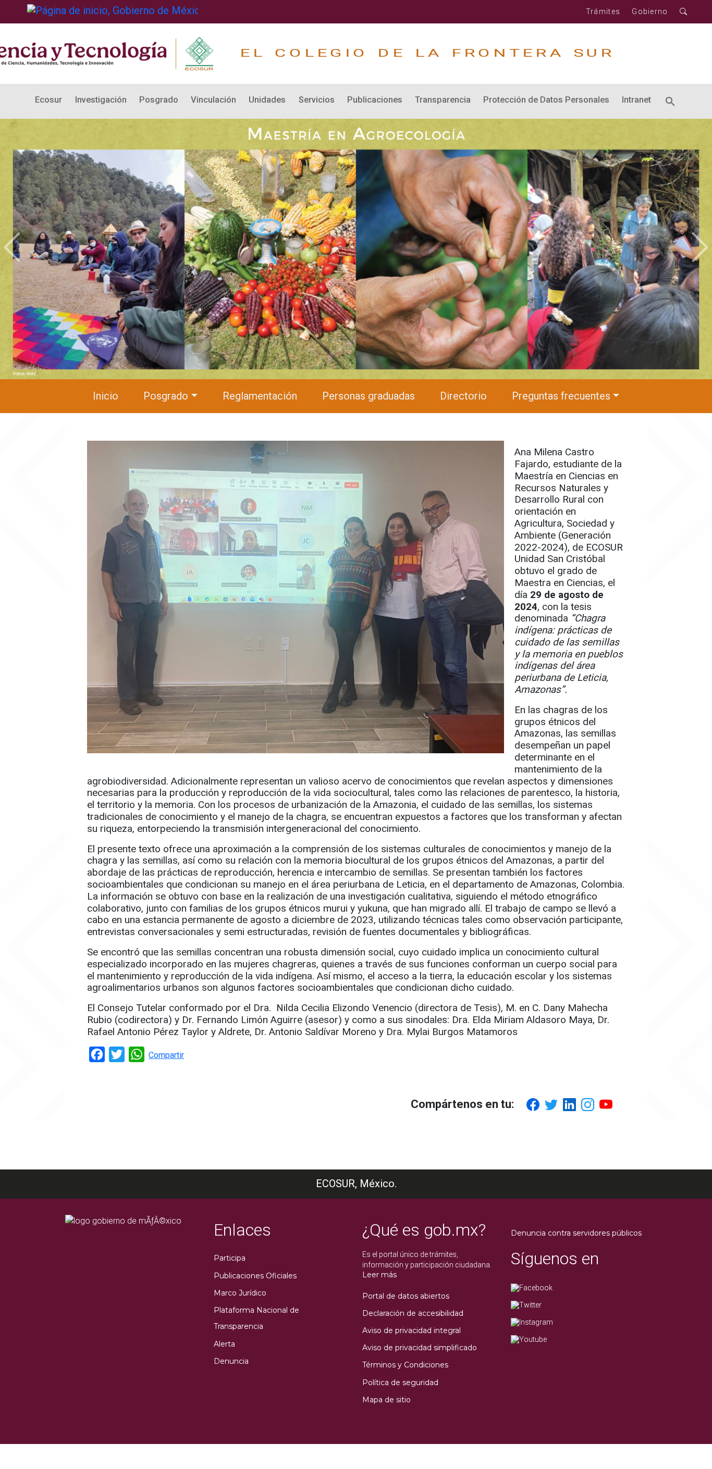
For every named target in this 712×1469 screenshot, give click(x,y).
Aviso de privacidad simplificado (419, 1347)
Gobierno (650, 11)
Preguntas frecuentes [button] (561, 396)
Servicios (317, 100)
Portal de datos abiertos (405, 1296)
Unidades (267, 100)
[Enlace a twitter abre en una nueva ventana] (526, 1304)
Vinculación (213, 100)
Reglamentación (260, 396)
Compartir (166, 1055)
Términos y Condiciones (405, 1365)
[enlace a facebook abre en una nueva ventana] (532, 1287)
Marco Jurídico (240, 1293)
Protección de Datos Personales (546, 100)
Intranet (636, 100)
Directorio (463, 396)
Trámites (603, 11)
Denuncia (231, 1361)
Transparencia (443, 100)
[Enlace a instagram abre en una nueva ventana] (532, 1321)
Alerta (224, 1344)
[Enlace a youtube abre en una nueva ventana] (529, 1338)
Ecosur (48, 100)
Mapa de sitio (386, 1399)
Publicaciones (374, 100)
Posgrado (158, 100)
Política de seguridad (400, 1382)
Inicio (105, 396)
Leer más (379, 1274)
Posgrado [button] (165, 396)
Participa (229, 1258)
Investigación (101, 100)
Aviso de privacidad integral (411, 1330)
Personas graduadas (368, 396)
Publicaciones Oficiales (255, 1275)
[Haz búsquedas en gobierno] (683, 11)
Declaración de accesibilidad (412, 1313)
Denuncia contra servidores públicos (576, 1233)
